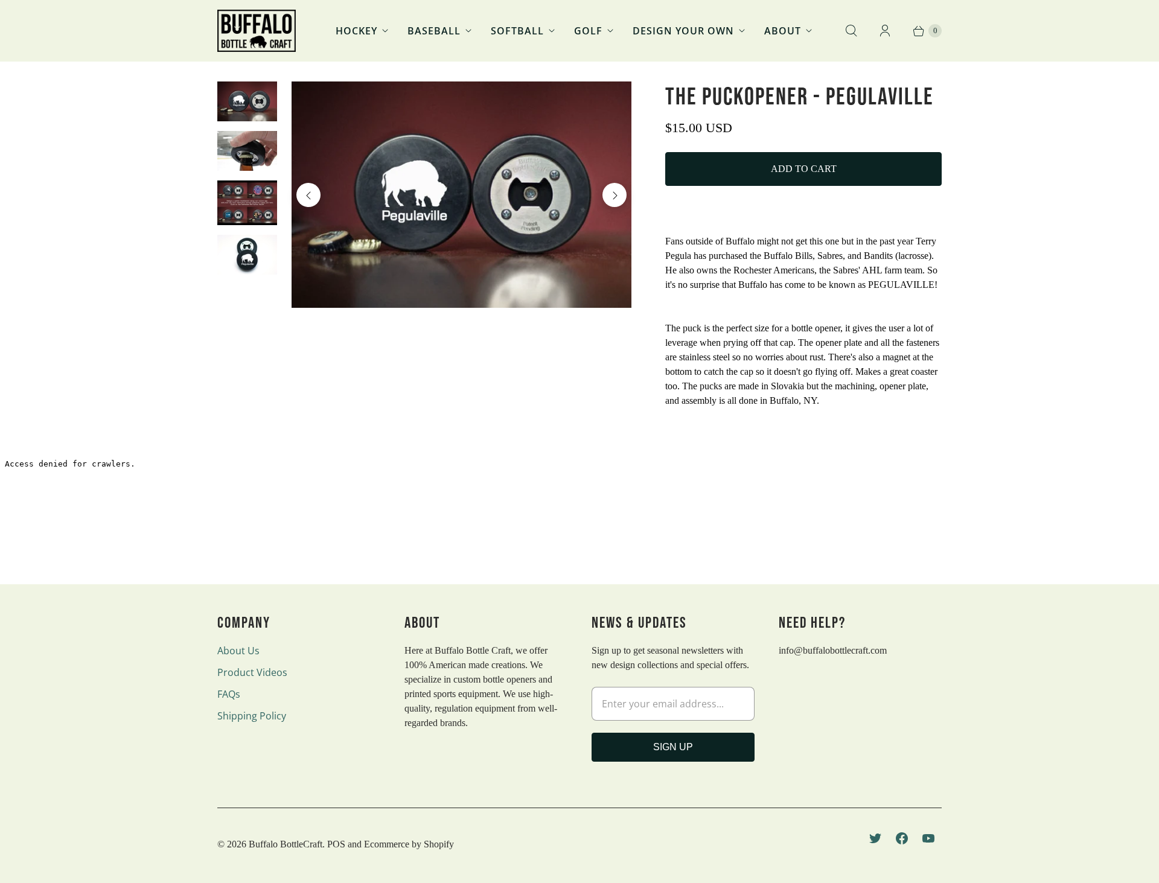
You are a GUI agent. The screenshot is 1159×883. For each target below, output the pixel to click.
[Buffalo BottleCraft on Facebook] (902, 838)
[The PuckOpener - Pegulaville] (461, 194)
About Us (238, 650)
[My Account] (885, 30)
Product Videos (252, 672)
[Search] (851, 30)
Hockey (356, 30)
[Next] (614, 195)
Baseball (434, 30)
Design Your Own (683, 30)
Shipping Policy (251, 715)
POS (336, 844)
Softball (517, 30)
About (782, 30)
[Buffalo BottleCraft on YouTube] (928, 838)
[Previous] (308, 195)
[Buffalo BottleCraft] (256, 31)
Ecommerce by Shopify (409, 844)
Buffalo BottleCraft (285, 844)
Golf (588, 30)
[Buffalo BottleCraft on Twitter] (875, 838)
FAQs (228, 694)
